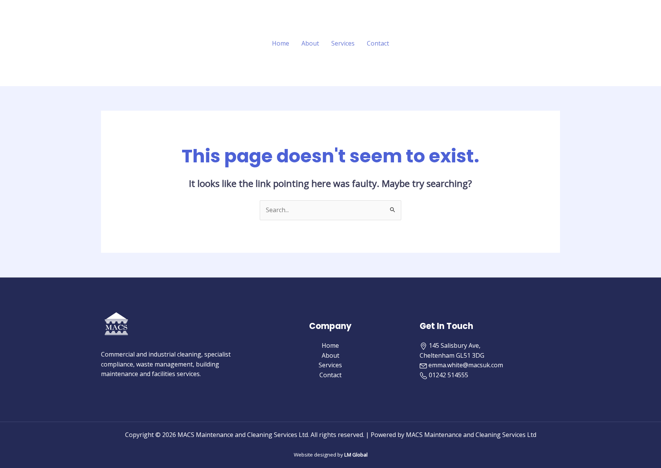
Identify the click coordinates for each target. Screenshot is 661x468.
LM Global (356, 454)
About (310, 43)
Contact (378, 43)
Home (280, 43)
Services (343, 43)
